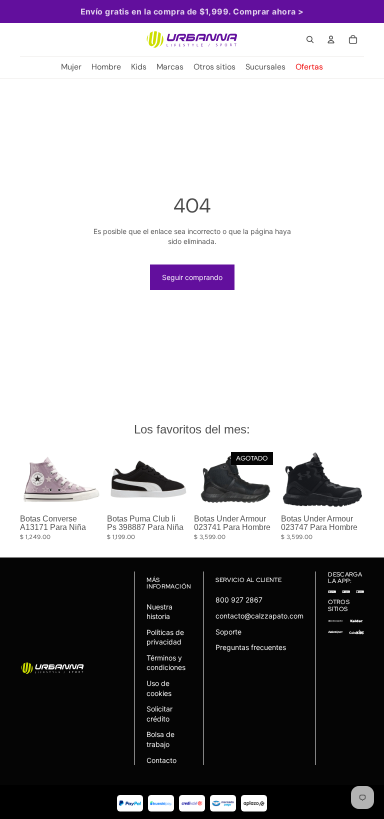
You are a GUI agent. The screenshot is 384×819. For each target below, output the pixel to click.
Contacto (161, 760)
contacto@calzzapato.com (260, 616)
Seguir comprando (192, 277)
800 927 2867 (239, 600)
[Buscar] (310, 39)
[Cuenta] (331, 39)
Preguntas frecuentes (251, 647)
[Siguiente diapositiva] (92, 479)
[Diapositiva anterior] (31, 479)
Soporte (229, 632)
